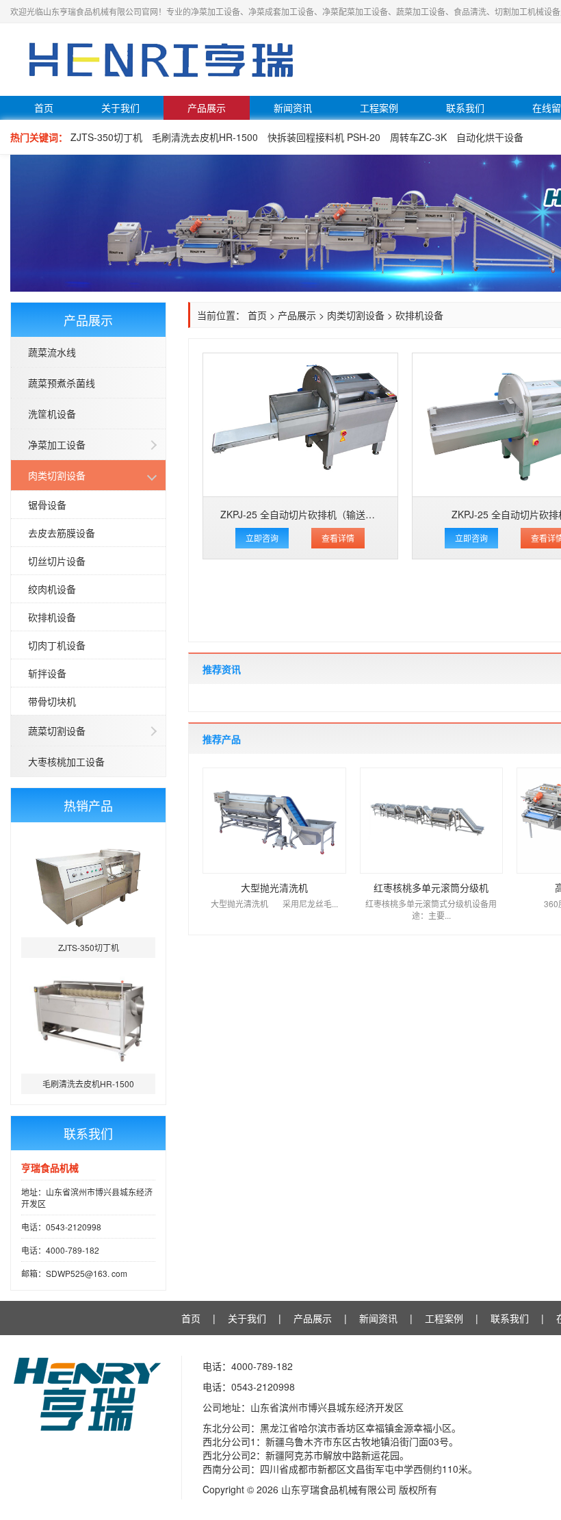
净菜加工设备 (57, 444)
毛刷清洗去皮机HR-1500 (205, 137)
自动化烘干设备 (489, 137)
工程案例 (379, 107)
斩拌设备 (47, 673)
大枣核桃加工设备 (66, 761)
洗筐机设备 (52, 413)
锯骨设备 (47, 504)
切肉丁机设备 (57, 645)
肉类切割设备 (57, 475)
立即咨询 (262, 538)
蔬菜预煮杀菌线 (61, 383)
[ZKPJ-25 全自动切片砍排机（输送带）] (300, 425)
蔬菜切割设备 (57, 730)
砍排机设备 (52, 617)
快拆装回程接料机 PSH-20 (324, 137)
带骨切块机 (52, 701)
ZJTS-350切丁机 (106, 137)
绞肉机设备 (52, 589)
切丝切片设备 (57, 561)
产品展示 (206, 107)
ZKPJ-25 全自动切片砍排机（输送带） (302, 514)
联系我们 (465, 107)
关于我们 (120, 107)
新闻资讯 (293, 107)
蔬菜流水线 (52, 352)
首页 (43, 107)
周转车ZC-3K (418, 137)
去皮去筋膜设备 (61, 533)
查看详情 (338, 538)
